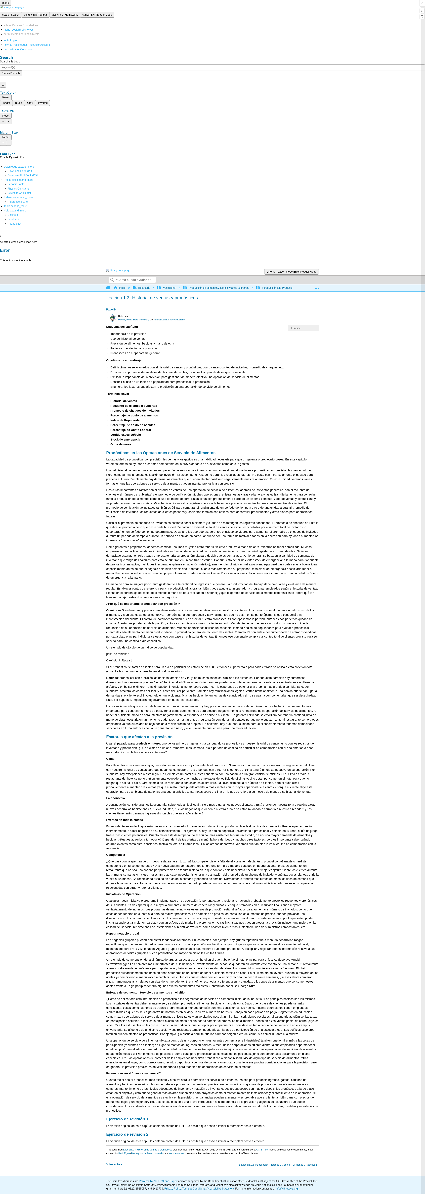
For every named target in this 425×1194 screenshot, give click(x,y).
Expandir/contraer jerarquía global (110, 288)
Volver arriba (113, 1164)
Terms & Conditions (193, 1188)
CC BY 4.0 (262, 1149)
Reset (5, 97)
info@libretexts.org (286, 1188)
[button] (13, 219)
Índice (297, 328)
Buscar (112, 280)
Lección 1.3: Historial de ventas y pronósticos (147, 1149)
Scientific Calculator (19, 193)
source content (177, 1153)
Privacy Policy (172, 1188)
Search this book (10, 61)
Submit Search (11, 73)
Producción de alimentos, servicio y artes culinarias (219, 287)
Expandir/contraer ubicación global (317, 286)
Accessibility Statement (220, 1188)
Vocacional (169, 287)
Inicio (122, 287)
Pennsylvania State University (133, 319)
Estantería (144, 287)
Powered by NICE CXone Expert (158, 1181)
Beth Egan (124, 1153)
